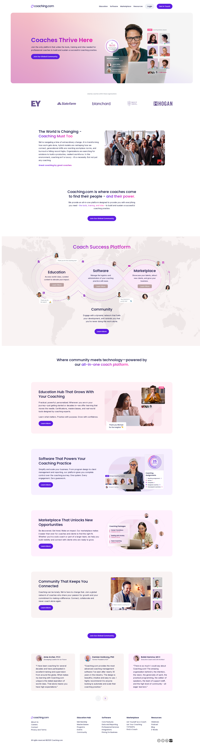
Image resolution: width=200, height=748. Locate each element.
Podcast (154, 724)
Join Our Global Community (45, 56)
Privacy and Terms (38, 730)
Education (103, 6)
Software (114, 6)
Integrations (107, 729)
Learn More (56, 285)
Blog (153, 727)
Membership (82, 722)
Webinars (155, 722)
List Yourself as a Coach (136, 722)
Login (149, 6)
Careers (34, 724)
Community (82, 732)
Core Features (107, 722)
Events (79, 729)
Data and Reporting (110, 724)
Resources (138, 6)
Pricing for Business (109, 732)
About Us (34, 722)
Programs (81, 727)
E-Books (154, 729)
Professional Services (110, 727)
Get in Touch (164, 6)
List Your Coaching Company (134, 725)
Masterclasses (83, 724)
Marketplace (125, 6)
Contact (34, 727)
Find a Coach (132, 729)
